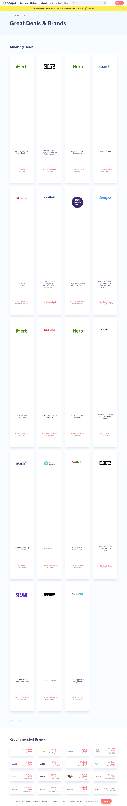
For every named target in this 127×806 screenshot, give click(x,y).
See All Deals (15, 721)
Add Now (91, 8)
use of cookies (93, 801)
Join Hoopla (119, 3)
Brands (12, 16)
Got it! (106, 801)
